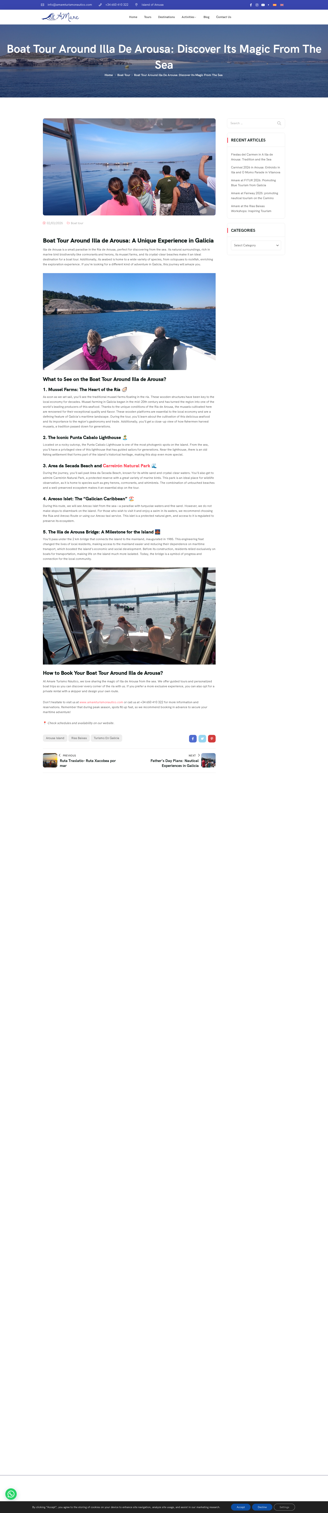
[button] (11, 1494)
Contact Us (223, 17)
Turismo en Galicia (106, 738)
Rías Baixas (79, 738)
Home (133, 17)
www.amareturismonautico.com (101, 702)
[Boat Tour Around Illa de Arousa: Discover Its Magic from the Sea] (193, 738)
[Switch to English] (281, 4)
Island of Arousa (153, 5)
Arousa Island (55, 738)
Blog (206, 17)
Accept (241, 1507)
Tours (147, 17)
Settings (284, 1507)
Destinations (166, 17)
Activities (188, 17)
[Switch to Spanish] (274, 4)
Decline (262, 1507)
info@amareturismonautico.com (70, 5)
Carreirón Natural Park (126, 466)
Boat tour (123, 75)
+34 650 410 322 (116, 5)
